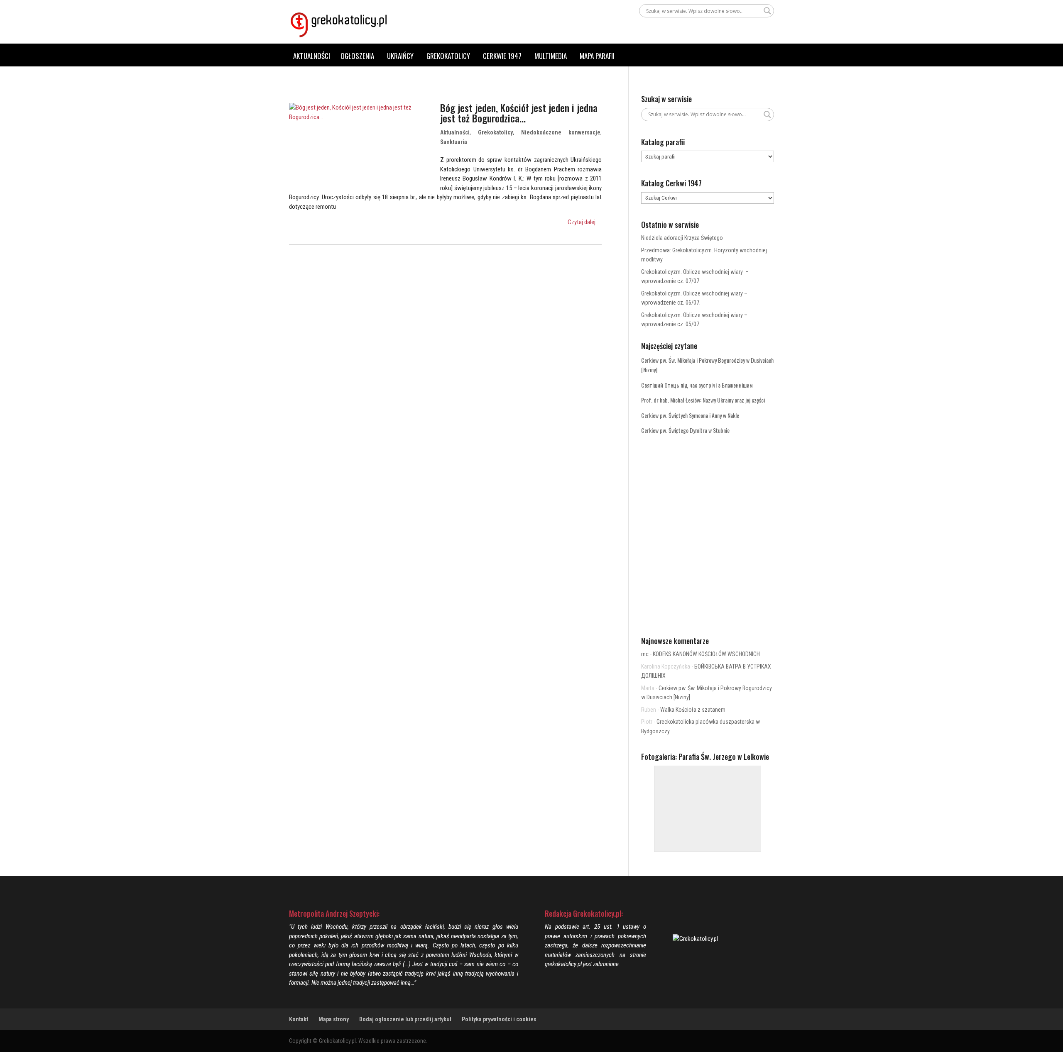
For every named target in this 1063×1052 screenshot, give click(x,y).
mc (645, 654)
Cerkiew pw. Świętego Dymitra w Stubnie (685, 430)
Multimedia (550, 56)
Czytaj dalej (581, 222)
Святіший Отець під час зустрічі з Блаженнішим (697, 385)
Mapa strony (333, 1019)
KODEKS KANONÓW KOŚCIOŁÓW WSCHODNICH (706, 654)
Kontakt (298, 1019)
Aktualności (311, 56)
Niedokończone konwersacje (560, 132)
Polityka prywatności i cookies (499, 1019)
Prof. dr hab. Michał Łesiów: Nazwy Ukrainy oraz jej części (703, 399)
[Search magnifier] (767, 11)
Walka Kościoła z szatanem (692, 709)
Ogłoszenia (357, 56)
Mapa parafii (597, 56)
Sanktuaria (453, 142)
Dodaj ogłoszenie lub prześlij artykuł (405, 1019)
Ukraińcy (400, 56)
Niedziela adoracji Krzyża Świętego (682, 237)
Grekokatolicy (448, 56)
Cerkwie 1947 (502, 56)
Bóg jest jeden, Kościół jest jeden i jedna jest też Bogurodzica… (519, 112)
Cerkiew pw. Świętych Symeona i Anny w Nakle (690, 415)
